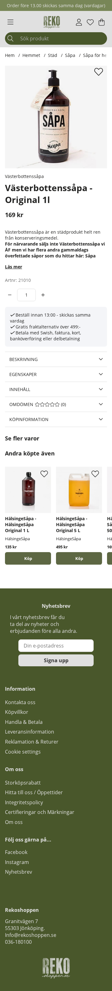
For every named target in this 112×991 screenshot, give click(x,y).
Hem (10, 55)
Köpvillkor (16, 712)
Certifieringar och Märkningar (39, 812)
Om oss (14, 822)
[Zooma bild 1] (56, 117)
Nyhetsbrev (18, 871)
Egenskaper (23, 374)
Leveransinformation (29, 731)
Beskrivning (23, 359)
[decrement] (10, 295)
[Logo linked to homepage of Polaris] (51, 22)
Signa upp (56, 660)
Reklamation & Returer (31, 741)
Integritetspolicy (24, 802)
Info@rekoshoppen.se (30, 935)
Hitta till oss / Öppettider (34, 792)
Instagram (17, 862)
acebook (17, 852)
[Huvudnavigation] (10, 22)
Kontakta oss (20, 702)
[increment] (43, 295)
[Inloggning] (78, 22)
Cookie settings (23, 751)
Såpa (70, 55)
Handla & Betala (24, 722)
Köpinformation (29, 419)
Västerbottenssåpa (24, 176)
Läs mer (13, 267)
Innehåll (19, 389)
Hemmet (31, 55)
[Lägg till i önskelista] (99, 72)
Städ (52, 55)
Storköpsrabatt (23, 782)
